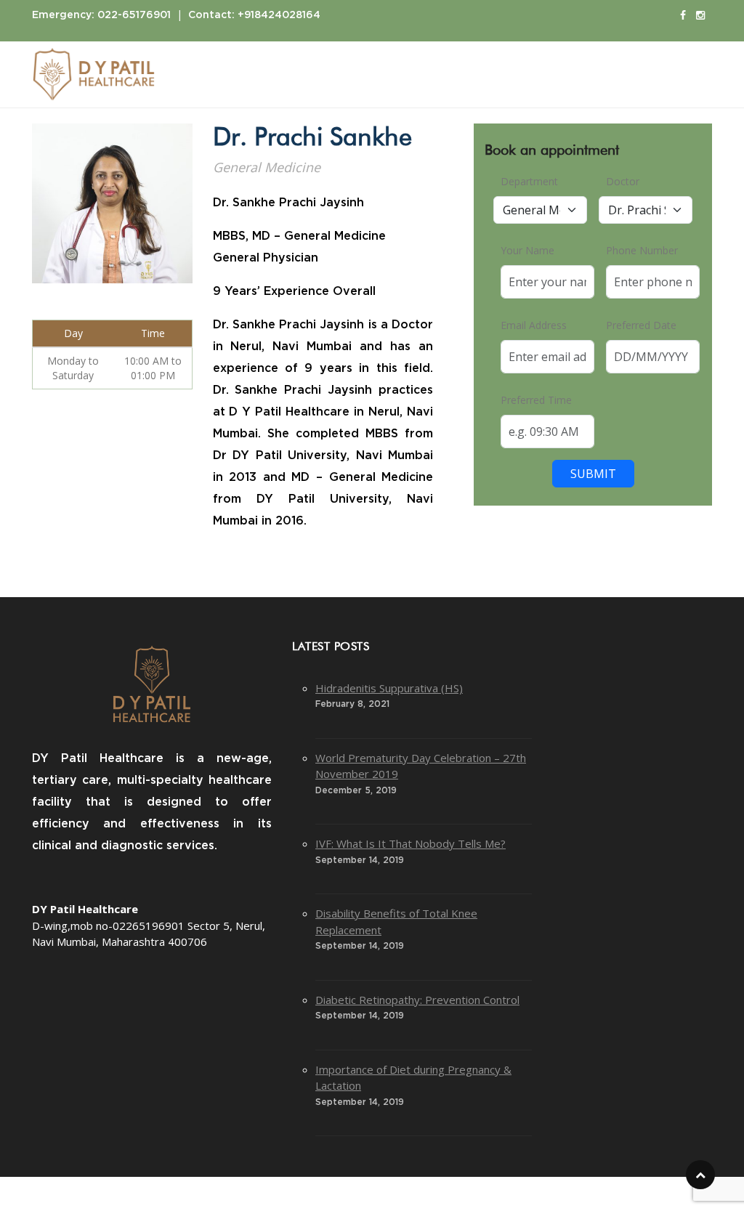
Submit (593, 474)
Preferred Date (641, 325)
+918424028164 (279, 15)
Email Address (534, 325)
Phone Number (642, 250)
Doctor (622, 181)
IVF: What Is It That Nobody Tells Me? (410, 843)
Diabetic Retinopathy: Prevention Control (417, 999)
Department (529, 181)
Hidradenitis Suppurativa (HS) (389, 688)
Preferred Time (536, 400)
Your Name (527, 250)
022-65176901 (134, 15)
